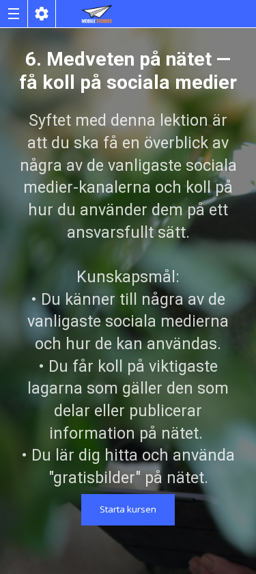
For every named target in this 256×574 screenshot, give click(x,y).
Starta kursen (128, 509)
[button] (13, 13)
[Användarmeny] (41, 13)
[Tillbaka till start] (97, 13)
